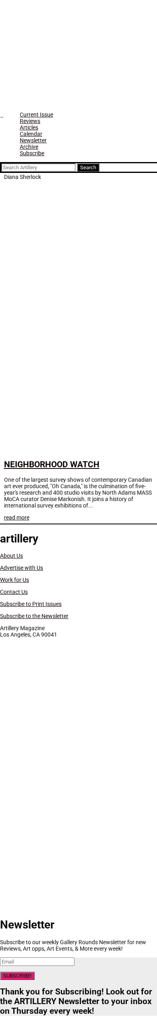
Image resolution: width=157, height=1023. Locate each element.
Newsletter (33, 140)
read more (16, 517)
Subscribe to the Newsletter (34, 616)
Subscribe (32, 153)
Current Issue (36, 114)
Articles (29, 127)
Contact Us (14, 592)
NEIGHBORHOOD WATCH (51, 464)
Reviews (30, 121)
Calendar (31, 134)
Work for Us (14, 580)
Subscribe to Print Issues (31, 604)
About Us (11, 556)
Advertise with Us (21, 568)
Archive (29, 147)
